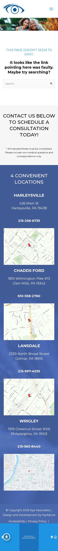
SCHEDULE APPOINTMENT (29, 537)
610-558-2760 (29, 296)
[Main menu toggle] (51, 9)
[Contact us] (52, 537)
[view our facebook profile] (2, 537)
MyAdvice (48, 515)
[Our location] (55, 537)
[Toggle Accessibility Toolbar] (6, 537)
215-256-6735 (29, 221)
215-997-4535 (29, 371)
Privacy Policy (37, 521)
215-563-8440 (29, 446)
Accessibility (17, 521)
